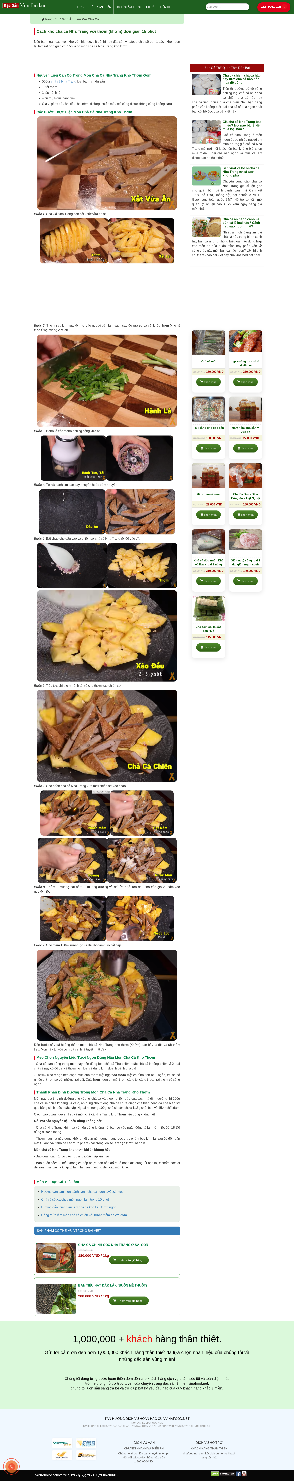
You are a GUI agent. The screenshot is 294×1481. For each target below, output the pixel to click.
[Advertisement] (107, 293)
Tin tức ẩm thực (128, 7)
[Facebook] (238, 1473)
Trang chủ (85, 7)
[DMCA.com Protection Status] (223, 1473)
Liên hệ (165, 7)
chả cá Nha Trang (63, 81)
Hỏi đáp (150, 7)
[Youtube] (244, 1473)
